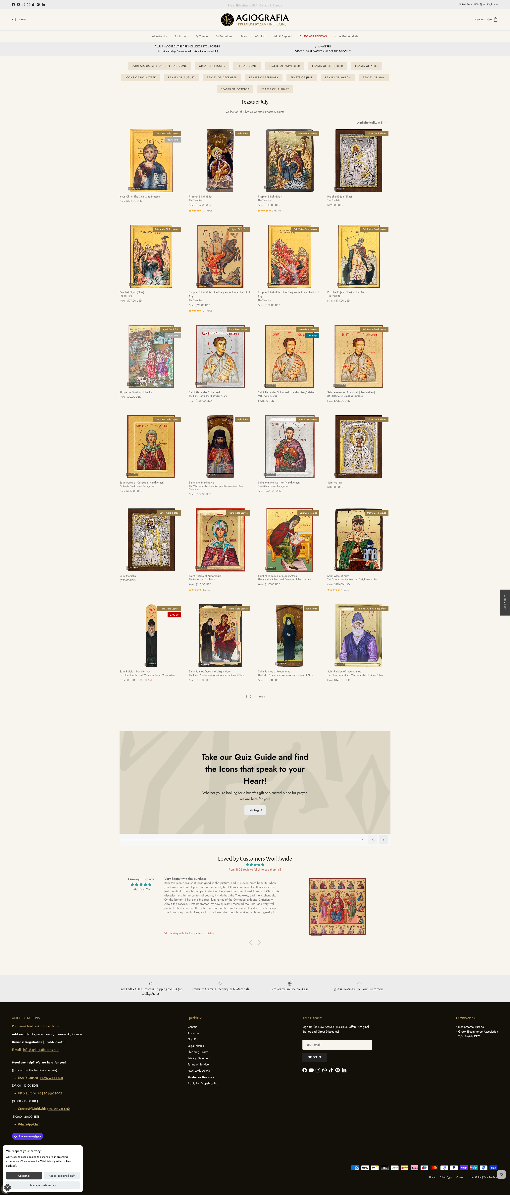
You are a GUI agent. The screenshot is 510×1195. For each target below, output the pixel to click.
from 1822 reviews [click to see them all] (255, 869)
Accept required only (62, 1176)
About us (193, 1033)
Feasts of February (263, 77)
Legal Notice (196, 1046)
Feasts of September (327, 66)
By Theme (202, 36)
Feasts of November (284, 66)
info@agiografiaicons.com (41, 1050)
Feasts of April (366, 66)
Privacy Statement (199, 1058)
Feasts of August (181, 77)
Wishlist (260, 36)
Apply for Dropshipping (203, 1083)
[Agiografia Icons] (255, 20)
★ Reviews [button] (505, 602)
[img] (255, 864)
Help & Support (282, 36)
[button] (252, 942)
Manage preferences (43, 1185)
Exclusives (181, 36)
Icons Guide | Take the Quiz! (483, 1177)
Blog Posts (194, 1039)
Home (432, 1177)
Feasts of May (373, 77)
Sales (243, 36)
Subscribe (315, 1057)
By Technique (224, 36)
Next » (261, 696)
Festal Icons (247, 66)
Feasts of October (235, 89)
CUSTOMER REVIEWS (313, 36)
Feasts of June (302, 77)
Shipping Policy (198, 1052)
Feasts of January (275, 89)
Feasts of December (222, 77)
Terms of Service (198, 1064)
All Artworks (159, 36)
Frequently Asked (199, 1071)
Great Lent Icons (212, 66)
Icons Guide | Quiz (346, 36)
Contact (192, 1027)
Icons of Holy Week (141, 77)
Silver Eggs (446, 1177)
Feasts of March (338, 77)
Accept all (24, 1176)
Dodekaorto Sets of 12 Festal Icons (159, 66)
